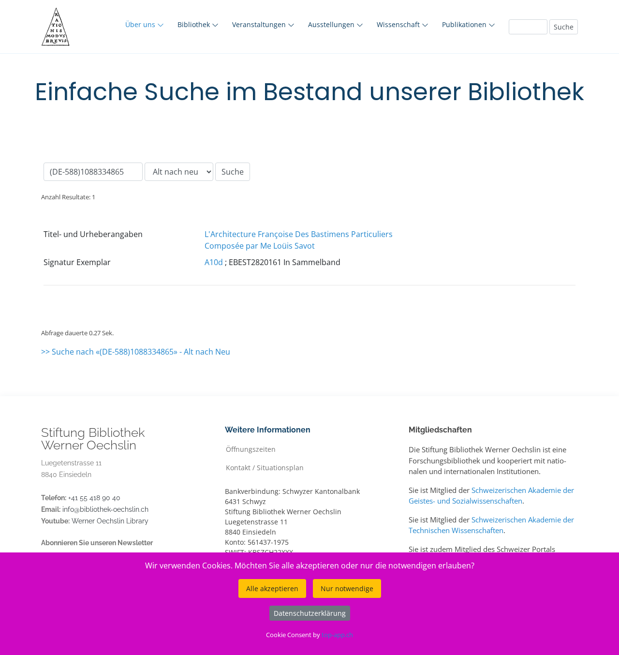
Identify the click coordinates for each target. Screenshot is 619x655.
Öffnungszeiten (251, 449)
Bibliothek (194, 24)
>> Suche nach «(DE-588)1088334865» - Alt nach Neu (135, 351)
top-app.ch (337, 634)
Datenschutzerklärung (310, 613)
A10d (214, 262)
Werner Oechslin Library (110, 521)
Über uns (141, 24)
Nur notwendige (347, 588)
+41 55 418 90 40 (94, 498)
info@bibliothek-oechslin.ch (105, 509)
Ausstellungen (332, 24)
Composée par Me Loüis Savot (260, 245)
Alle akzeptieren (272, 588)
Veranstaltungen (260, 24)
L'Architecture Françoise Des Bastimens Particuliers (299, 234)
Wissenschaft (399, 24)
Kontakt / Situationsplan (265, 467)
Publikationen (465, 24)
